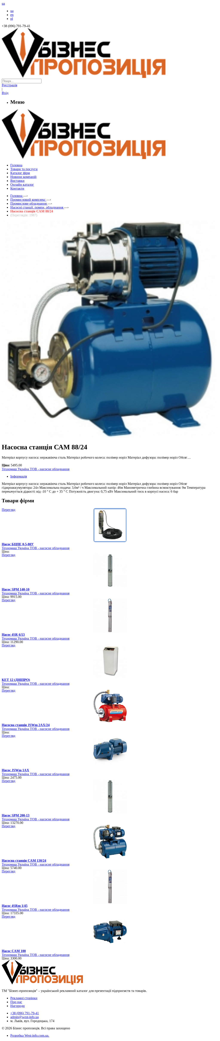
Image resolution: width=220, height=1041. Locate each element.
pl (11, 18)
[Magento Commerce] (110, 157)
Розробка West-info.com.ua (29, 1035)
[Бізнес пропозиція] (110, 77)
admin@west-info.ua (24, 1017)
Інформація (18, 476)
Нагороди (17, 1006)
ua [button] (3, 3)
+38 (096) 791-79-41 (24, 1013)
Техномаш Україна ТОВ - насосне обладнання (35, 469)
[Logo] (55, 983)
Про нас (16, 1002)
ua (12, 11)
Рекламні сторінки (23, 998)
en (12, 15)
